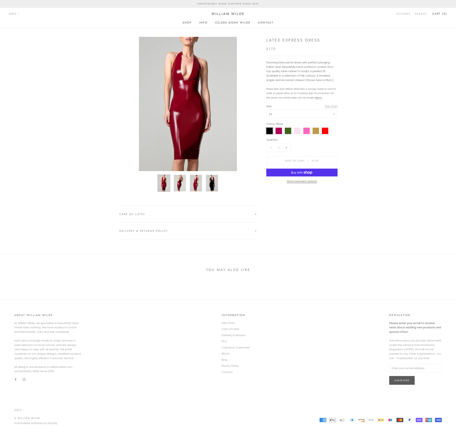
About (226, 353)
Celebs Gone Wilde (232, 22)
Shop (187, 22)
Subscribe (402, 380)
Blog (224, 360)
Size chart (331, 106)
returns (318, 97)
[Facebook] (15, 379)
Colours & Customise (236, 347)
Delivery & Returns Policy (143, 231)
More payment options (302, 181)
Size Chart (228, 323)
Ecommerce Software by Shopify (35, 423)
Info (203, 22)
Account (403, 13)
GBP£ (12, 13)
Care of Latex (132, 214)
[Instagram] (24, 379)
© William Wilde (27, 418)
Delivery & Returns (233, 335)
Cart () (439, 14)
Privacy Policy (230, 366)
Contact (266, 22)
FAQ (224, 341)
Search (421, 13)
